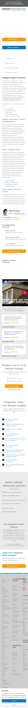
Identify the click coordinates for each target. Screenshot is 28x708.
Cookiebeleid (23, 697)
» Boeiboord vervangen (15, 614)
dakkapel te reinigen (17, 131)
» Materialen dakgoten (15, 652)
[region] (14, 698)
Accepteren (14, 700)
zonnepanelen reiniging (13, 495)
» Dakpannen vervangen (15, 631)
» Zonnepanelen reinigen (16, 625)
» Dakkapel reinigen (15, 593)
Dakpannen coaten (10, 186)
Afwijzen (14, 704)
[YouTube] (24, 588)
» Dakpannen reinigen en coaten (15, 600)
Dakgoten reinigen (10, 180)
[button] (14, 420)
